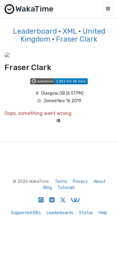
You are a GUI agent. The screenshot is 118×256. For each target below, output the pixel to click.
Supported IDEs (26, 212)
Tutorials (66, 187)
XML (70, 31)
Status (86, 212)
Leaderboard (35, 31)
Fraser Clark (76, 39)
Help (103, 212)
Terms (61, 181)
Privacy (80, 181)
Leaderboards (60, 212)
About (99, 181)
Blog (47, 187)
